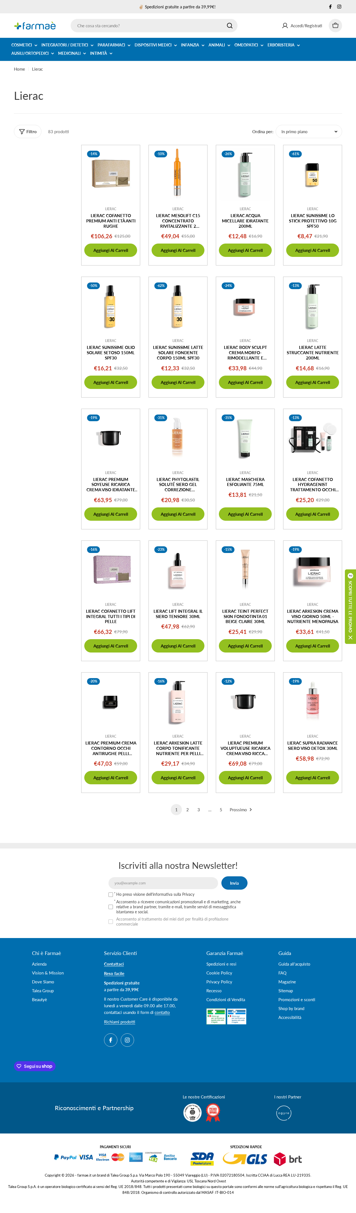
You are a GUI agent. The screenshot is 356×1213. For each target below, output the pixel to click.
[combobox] (154, 25)
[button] (350, 606)
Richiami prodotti (119, 1021)
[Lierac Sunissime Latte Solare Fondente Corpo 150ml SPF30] (178, 306)
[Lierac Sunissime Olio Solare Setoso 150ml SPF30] (110, 306)
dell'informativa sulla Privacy (170, 894)
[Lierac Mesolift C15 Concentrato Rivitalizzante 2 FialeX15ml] (178, 174)
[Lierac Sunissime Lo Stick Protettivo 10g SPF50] (312, 174)
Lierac (110, 209)
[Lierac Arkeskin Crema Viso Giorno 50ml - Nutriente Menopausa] (312, 570)
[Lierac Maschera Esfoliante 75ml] (245, 438)
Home (19, 68)
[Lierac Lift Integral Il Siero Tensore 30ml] (178, 570)
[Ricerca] (229, 25)
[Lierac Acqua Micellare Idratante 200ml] (245, 174)
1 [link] (176, 809)
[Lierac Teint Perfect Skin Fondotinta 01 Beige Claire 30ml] (245, 570)
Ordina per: (262, 131)
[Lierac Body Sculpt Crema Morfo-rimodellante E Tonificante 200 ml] (245, 306)
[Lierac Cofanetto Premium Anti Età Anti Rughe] (110, 174)
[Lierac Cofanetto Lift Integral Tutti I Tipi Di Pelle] (110, 570)
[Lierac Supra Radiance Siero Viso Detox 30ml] (312, 701)
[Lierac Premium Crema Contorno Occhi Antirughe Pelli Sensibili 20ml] (110, 701)
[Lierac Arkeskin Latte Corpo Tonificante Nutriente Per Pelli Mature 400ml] (178, 701)
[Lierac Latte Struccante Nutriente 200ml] (312, 306)
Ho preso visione (155, 894)
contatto (162, 1012)
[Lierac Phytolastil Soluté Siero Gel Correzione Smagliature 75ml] (178, 438)
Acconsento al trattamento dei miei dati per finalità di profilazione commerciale (172, 921)
